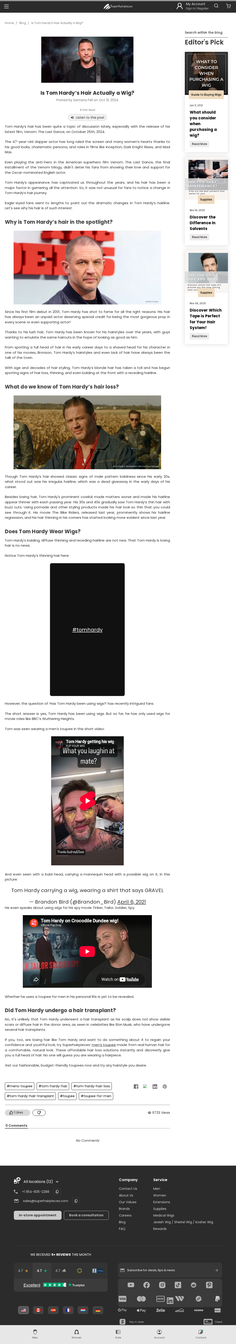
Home (9, 23)
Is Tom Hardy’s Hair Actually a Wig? (57, 23)
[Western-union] (179, 1299)
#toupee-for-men (96, 1096)
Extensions (161, 1202)
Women (159, 1195)
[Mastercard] (141, 1299)
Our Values (127, 1202)
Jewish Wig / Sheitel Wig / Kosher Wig (183, 1222)
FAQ (122, 1228)
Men (156, 1188)
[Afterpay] (198, 1299)
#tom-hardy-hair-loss (91, 1086)
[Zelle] (160, 1310)
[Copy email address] (76, 1200)
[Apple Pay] (141, 1310)
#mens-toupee (19, 1086)
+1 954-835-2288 (35, 1191)
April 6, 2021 (131, 901)
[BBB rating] (98, 1271)
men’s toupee (104, 1044)
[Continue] (216, 1270)
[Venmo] (198, 1310)
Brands (124, 1208)
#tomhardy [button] (87, 629)
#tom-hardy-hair (52, 1086)
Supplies (159, 1208)
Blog (22, 23)
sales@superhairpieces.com (45, 1201)
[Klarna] (217, 1310)
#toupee (67, 1096)
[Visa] (122, 1299)
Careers (125, 1215)
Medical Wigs (163, 1215)
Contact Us (128, 1188)
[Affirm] (179, 1310)
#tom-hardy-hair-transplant (30, 1096)
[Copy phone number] (57, 1191)
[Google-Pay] (122, 1310)
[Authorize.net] (79, 1271)
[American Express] (160, 1299)
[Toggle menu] (6, 6)
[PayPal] (217, 1299)
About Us (126, 1195)
